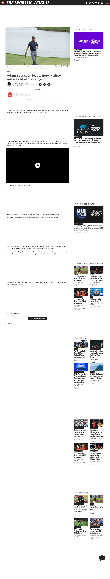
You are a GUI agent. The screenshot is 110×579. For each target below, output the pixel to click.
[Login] (3, 2)
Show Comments (38, 318)
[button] (107, 2)
